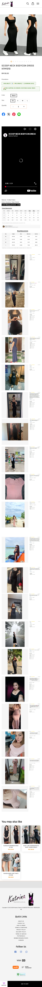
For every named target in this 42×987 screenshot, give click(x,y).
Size (3, 100)
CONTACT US (21, 923)
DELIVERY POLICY (21, 931)
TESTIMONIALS (21, 936)
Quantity (4, 105)
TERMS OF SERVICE (21, 934)
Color (3, 95)
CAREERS (21, 940)
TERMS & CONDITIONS (21, 927)
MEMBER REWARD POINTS (21, 938)
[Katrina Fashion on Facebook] (15, 952)
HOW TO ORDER (21, 925)
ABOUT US (21, 921)
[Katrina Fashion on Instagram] (21, 952)
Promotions (5, 79)
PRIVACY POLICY (21, 929)
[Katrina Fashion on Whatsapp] (26, 952)
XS (13, 100)
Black (14, 95)
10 (30, 61)
